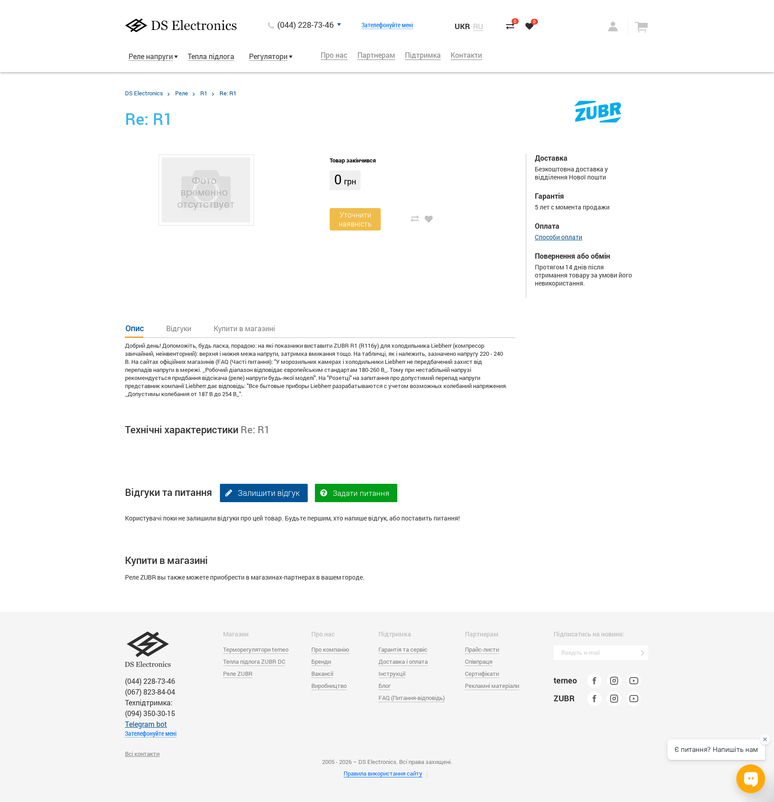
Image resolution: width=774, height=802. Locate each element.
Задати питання (361, 493)
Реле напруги (151, 56)
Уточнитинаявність (355, 219)
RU (478, 26)
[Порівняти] (415, 218)
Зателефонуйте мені (387, 25)
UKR (462, 26)
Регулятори (268, 56)
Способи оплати (558, 237)
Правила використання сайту (383, 773)
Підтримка (423, 55)
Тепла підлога (211, 56)
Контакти (466, 55)
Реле (181, 93)
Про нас (334, 55)
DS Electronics (144, 93)
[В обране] (429, 218)
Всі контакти (142, 754)
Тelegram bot (146, 724)
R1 (203, 93)
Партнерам (376, 55)
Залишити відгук (269, 492)
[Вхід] (604, 26)
